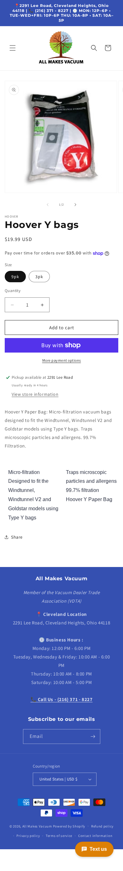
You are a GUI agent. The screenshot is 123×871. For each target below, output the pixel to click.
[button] (13, 48)
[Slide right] (75, 205)
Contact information (95, 835)
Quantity (12, 290)
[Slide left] (48, 205)
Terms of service (59, 835)
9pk (15, 276)
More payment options (61, 360)
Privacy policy (28, 835)
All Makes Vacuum (37, 826)
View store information (35, 394)
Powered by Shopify (69, 826)
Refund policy (102, 826)
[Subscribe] (93, 736)
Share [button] (17, 537)
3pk (39, 276)
